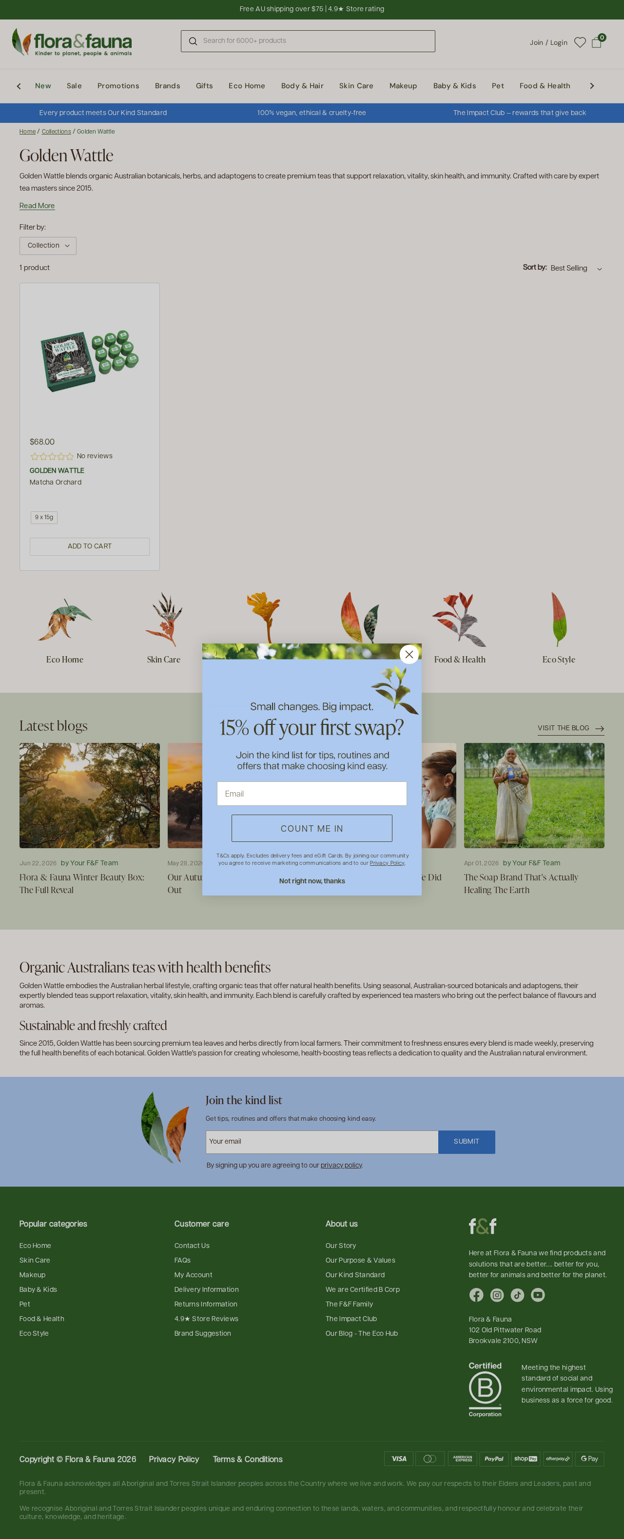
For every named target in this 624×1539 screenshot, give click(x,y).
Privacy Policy (387, 862)
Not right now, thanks (312, 880)
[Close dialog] (409, 654)
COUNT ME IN (312, 828)
